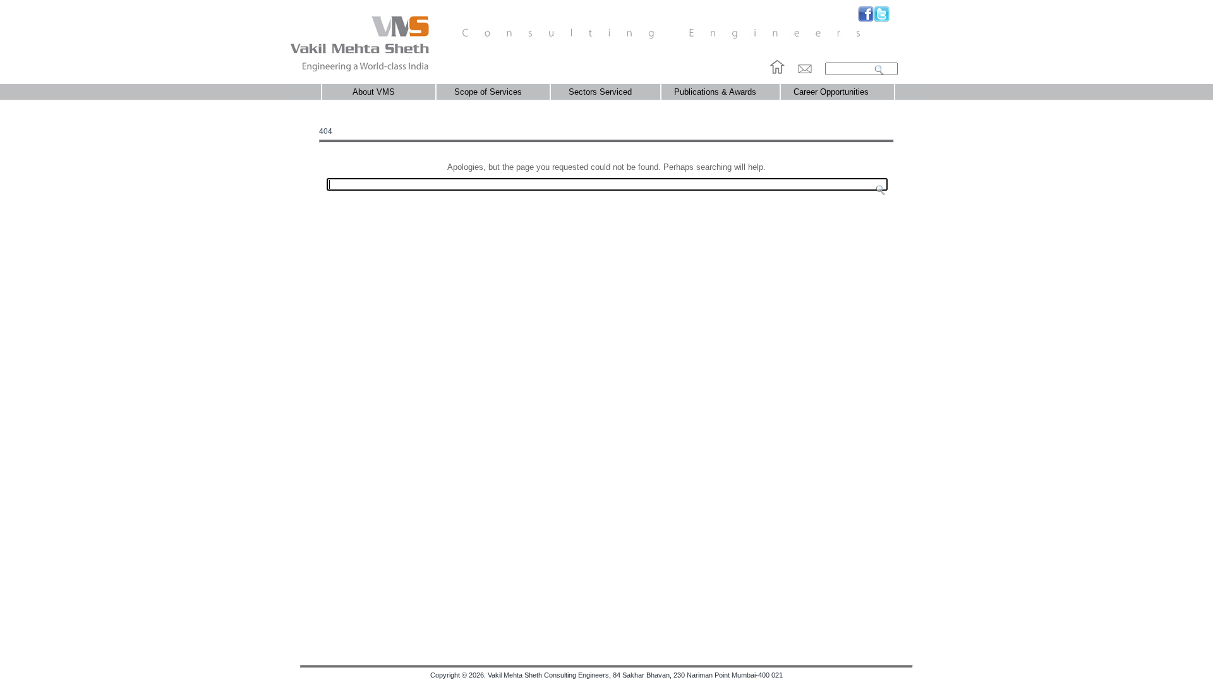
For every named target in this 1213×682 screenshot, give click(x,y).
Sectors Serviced (598, 92)
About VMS (366, 92)
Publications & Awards (715, 92)
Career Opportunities (831, 92)
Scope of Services (485, 92)
